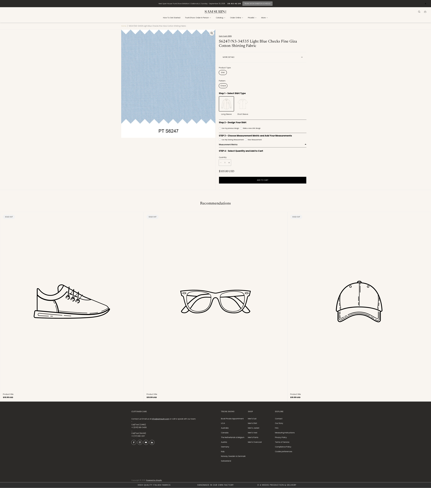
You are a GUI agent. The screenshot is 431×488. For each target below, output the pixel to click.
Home (123, 26)
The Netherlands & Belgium (232, 437)
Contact (278, 418)
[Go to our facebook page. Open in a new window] (133, 442)
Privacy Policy (281, 437)
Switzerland (226, 461)
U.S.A (223, 423)
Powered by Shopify (154, 480)
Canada (224, 432)
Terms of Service (282, 442)
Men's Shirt (252, 423)
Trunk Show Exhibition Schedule (257, 3)
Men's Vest (252, 432)
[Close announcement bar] (425, 3)
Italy (223, 451)
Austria (224, 442)
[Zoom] (211, 33)
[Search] (419, 11)
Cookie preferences (283, 451)
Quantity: (223, 157)
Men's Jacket (253, 428)
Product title (8, 394)
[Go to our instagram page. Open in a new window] (139, 442)
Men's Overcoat (255, 442)
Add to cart (262, 180)
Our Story (279, 423)
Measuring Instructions (285, 432)
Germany (225, 447)
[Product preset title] (72, 301)
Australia (225, 428)
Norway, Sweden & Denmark (233, 456)
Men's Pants (253, 437)
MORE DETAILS (228, 57)
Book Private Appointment (232, 418)
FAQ (276, 428)
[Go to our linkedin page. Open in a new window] (152, 442)
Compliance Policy (283, 447)
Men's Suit (252, 418)
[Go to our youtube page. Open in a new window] (145, 442)
